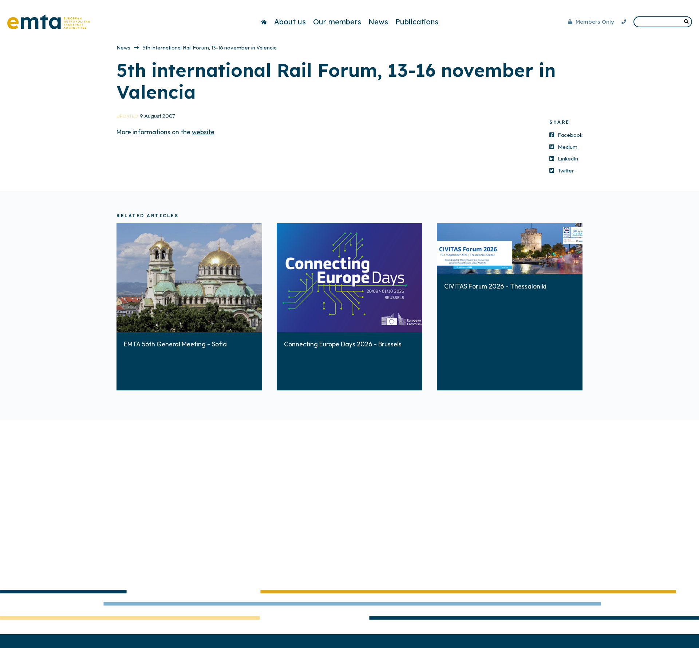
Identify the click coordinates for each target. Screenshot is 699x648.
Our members (337, 21)
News (378, 21)
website (203, 132)
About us (290, 21)
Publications (416, 21)
